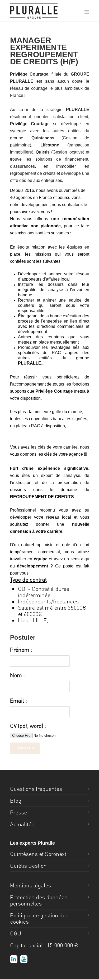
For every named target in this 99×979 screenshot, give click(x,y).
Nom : (17, 675)
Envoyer (25, 748)
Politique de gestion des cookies (39, 918)
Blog (15, 800)
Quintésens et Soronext (38, 854)
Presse (18, 812)
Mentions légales (30, 885)
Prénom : (21, 649)
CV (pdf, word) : (28, 726)
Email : (18, 700)
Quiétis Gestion (28, 865)
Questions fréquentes (36, 789)
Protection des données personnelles (38, 900)
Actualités (22, 824)
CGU (15, 933)
